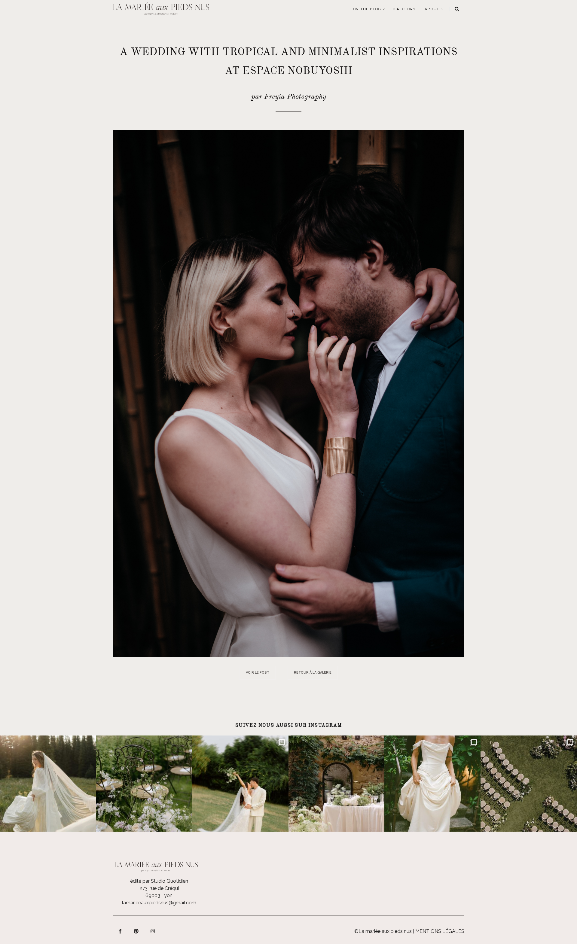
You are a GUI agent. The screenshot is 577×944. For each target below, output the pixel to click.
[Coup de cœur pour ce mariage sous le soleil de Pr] (432, 783)
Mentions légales (439, 931)
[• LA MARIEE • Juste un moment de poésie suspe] (48, 783)
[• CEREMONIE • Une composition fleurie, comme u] (144, 783)
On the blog (367, 9)
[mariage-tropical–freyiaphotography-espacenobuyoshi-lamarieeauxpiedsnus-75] (288, 393)
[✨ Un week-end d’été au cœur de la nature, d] (240, 783)
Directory (404, 9)
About (432, 9)
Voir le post (257, 673)
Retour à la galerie (312, 673)
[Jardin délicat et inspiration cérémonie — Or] (529, 783)
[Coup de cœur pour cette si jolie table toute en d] (336, 783)
